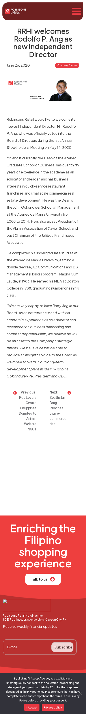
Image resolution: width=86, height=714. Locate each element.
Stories (73, 65)
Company (62, 65)
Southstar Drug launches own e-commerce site (58, 410)
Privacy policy (53, 707)
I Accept (31, 707)
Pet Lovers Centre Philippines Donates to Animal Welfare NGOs (27, 413)
